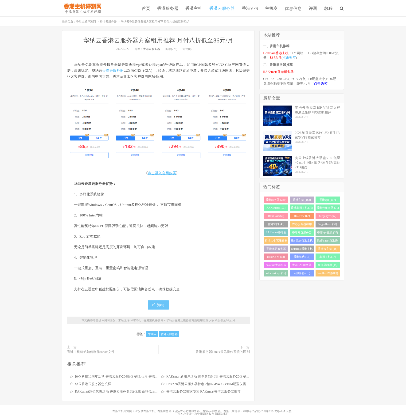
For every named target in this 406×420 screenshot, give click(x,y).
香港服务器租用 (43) (302, 225)
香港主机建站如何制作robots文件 (91, 352)
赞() (160, 305)
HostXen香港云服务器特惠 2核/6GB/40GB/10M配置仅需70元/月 (211, 384)
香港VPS (250, 8)
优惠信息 (293, 8)
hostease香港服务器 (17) (276, 265)
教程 (328, 8)
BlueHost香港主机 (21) (302, 249)
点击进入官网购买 (162, 173)
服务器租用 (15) (327, 265)
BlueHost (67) (276, 216)
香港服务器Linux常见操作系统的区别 (223, 352)
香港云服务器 (222, 8)
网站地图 (222, 414)
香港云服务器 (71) (327, 207)
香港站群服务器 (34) (302, 233)
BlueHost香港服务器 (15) (328, 274)
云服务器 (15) (301, 273)
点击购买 (289, 58)
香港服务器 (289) (275, 199)
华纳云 (152, 334)
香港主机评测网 (81, 8)
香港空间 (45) (276, 224)
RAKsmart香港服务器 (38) (276, 233)
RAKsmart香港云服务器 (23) (327, 241)
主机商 (271, 8)
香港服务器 (167, 8)
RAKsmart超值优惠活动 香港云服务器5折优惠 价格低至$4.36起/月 (122, 391)
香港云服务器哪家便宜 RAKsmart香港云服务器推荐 (203, 391)
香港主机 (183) (302, 199)
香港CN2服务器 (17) (302, 265)
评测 (313, 8)
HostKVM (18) (276, 256)
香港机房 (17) (301, 256)
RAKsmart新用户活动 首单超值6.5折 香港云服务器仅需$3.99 (209, 376)
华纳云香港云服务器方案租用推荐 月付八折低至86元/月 (158, 40)
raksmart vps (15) (276, 273)
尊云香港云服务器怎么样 (93, 384)
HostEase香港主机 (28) (302, 241)
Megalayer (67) (327, 216)
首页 (146, 8)
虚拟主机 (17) (327, 256)
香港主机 (193, 8)
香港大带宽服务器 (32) (276, 241)
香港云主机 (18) (327, 248)
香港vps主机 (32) (327, 232)
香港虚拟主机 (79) (302, 207)
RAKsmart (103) (275, 207)
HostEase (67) (302, 216)
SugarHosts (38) (327, 224)
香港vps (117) (327, 199)
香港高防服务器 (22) (276, 249)
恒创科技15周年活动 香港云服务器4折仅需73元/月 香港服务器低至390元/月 (129, 376)
